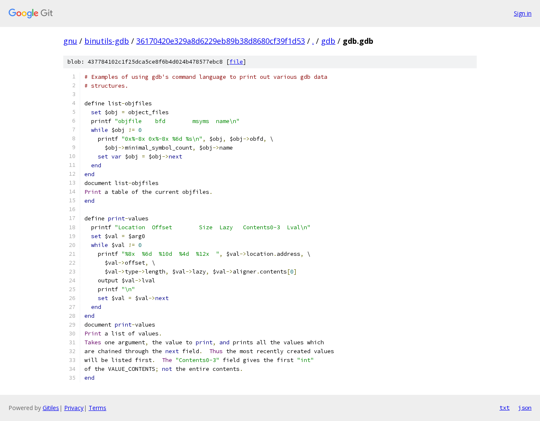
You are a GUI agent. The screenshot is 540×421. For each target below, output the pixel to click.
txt (505, 407)
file (236, 61)
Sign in (523, 13)
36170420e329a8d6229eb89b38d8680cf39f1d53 (220, 41)
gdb (328, 41)
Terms (97, 408)
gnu (70, 41)
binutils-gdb (106, 41)
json (525, 407)
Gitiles (51, 408)
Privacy (74, 408)
